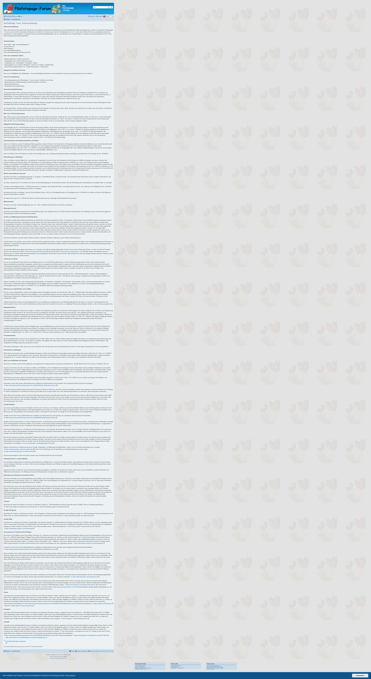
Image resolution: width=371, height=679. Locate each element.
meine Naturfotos (175, 666)
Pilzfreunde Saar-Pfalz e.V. (141, 669)
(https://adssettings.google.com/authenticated (19, 451)
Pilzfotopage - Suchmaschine (177, 667)
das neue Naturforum (140, 666)
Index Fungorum (210, 669)
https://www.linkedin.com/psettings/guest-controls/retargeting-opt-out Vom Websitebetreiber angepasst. (26, 639)
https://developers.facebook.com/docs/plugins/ (89, 543)
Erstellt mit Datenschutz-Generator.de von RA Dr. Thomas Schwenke (23, 646)
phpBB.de (65, 656)
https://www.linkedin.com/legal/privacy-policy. (75, 631)
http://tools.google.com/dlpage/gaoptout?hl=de (38, 443)
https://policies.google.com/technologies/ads (18, 449)
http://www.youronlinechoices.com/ (71, 251)
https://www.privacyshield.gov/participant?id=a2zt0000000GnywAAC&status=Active (30, 549)
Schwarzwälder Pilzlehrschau (213, 665)
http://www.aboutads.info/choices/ (36, 251)
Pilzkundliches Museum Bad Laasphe (215, 667)
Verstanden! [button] (360, 675)
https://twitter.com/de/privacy (102, 603)
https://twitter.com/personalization (22, 605)
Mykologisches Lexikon (176, 665)
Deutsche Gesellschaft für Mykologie (215, 666)
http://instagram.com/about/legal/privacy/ (75, 618)
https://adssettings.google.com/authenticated (53, 507)
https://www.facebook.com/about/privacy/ (85, 577)
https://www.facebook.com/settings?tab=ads (79, 584)
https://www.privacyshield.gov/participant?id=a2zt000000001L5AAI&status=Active (30, 417)
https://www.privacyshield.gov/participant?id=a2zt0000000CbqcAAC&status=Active (30, 385)
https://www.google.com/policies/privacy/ (17, 507)
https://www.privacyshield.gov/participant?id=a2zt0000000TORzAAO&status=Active (49, 603)
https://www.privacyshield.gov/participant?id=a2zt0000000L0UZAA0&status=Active (30, 635)
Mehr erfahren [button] (70, 675)
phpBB (53, 654)
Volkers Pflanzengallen (140, 665)
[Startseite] (32, 8)
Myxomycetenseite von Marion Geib (143, 667)
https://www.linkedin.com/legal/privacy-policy (87, 635)
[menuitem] (20, 16)
